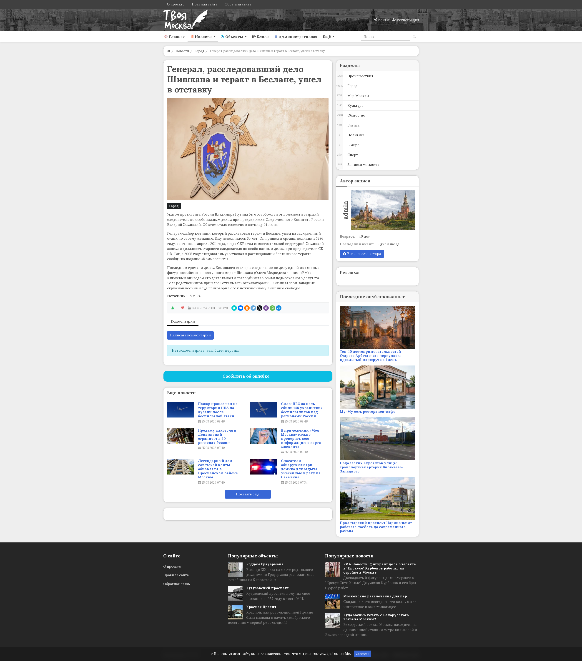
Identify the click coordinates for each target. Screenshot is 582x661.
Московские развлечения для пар (375, 596)
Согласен (362, 654)
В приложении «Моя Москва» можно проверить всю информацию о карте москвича (301, 438)
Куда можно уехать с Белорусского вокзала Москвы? (376, 617)
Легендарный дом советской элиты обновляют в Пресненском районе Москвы (218, 469)
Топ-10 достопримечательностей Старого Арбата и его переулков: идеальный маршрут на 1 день (370, 355)
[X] (259, 308)
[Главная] (168, 51)
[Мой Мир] (278, 308)
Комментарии (183, 321)
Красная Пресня (261, 607)
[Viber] (266, 308)
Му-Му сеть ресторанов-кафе (367, 411)
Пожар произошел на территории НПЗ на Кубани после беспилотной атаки (218, 410)
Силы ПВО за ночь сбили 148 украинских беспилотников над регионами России (302, 410)
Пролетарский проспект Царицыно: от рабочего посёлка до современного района (376, 527)
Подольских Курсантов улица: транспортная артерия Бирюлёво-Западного (372, 467)
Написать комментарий (190, 335)
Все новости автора (363, 253)
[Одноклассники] (247, 308)
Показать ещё (248, 494)
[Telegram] (253, 308)
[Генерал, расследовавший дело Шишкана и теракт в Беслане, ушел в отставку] (248, 149)
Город (174, 206)
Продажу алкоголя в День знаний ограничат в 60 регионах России (217, 436)
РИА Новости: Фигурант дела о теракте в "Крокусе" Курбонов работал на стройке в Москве (379, 568)
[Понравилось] (172, 308)
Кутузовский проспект (267, 588)
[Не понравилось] (182, 308)
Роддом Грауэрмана (264, 564)
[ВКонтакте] (240, 308)
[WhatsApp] (272, 308)
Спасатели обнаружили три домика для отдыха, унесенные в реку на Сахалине (301, 469)
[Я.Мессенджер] (234, 308)
